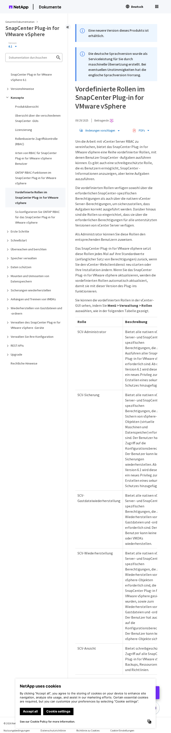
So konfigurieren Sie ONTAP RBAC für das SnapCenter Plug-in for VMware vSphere (37, 217)
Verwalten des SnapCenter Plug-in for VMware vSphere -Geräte (36, 325)
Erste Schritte (20, 231)
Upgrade (16, 354)
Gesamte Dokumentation (20, 21)
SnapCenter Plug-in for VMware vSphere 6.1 (31, 77)
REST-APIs (17, 346)
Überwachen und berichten (29, 249)
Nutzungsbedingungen (17, 730)
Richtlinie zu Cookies (88, 730)
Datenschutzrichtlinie (53, 730)
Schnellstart (19, 240)
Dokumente (50, 7)
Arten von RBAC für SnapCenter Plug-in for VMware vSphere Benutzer (36, 158)
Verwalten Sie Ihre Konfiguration (32, 337)
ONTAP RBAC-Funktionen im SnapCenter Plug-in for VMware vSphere (35, 178)
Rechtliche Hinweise (24, 363)
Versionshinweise (22, 89)
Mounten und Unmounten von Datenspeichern (30, 278)
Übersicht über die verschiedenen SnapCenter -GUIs (38, 118)
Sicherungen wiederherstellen (31, 290)
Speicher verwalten (24, 258)
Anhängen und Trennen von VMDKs (33, 299)
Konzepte (17, 98)
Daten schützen (21, 267)
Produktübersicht (27, 107)
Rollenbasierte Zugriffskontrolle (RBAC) (36, 141)
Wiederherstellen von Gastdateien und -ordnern (36, 310)
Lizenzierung (23, 130)
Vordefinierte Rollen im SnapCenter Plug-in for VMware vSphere (36, 197)
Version (12, 43)
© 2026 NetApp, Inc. (14, 723)
